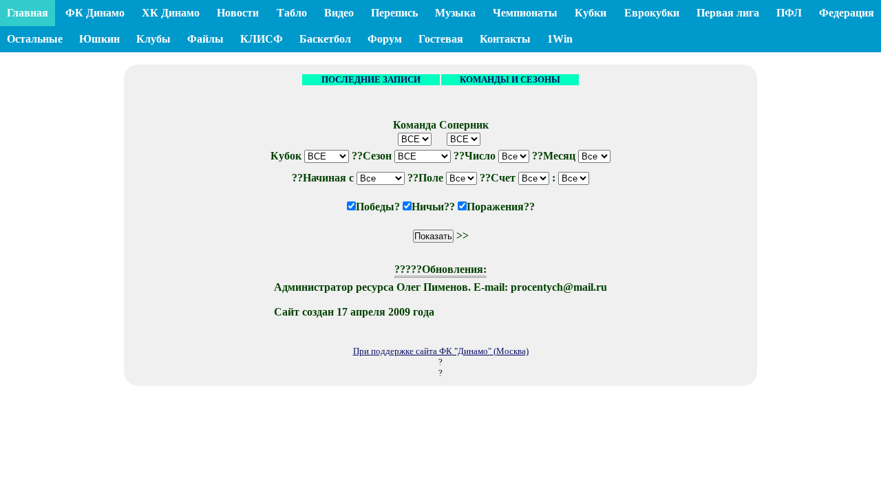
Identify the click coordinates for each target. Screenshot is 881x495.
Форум (385, 39)
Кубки (590, 13)
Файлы (205, 39)
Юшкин (99, 39)
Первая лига (728, 13)
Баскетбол (325, 39)
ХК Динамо (171, 13)
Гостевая (440, 39)
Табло (292, 13)
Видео (339, 13)
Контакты (505, 39)
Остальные (35, 39)
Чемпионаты (525, 13)
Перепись (394, 13)
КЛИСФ (261, 39)
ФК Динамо (95, 13)
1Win (560, 39)
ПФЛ (789, 13)
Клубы (153, 39)
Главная (27, 13)
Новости (238, 13)
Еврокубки (651, 13)
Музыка (455, 13)
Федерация (846, 13)
